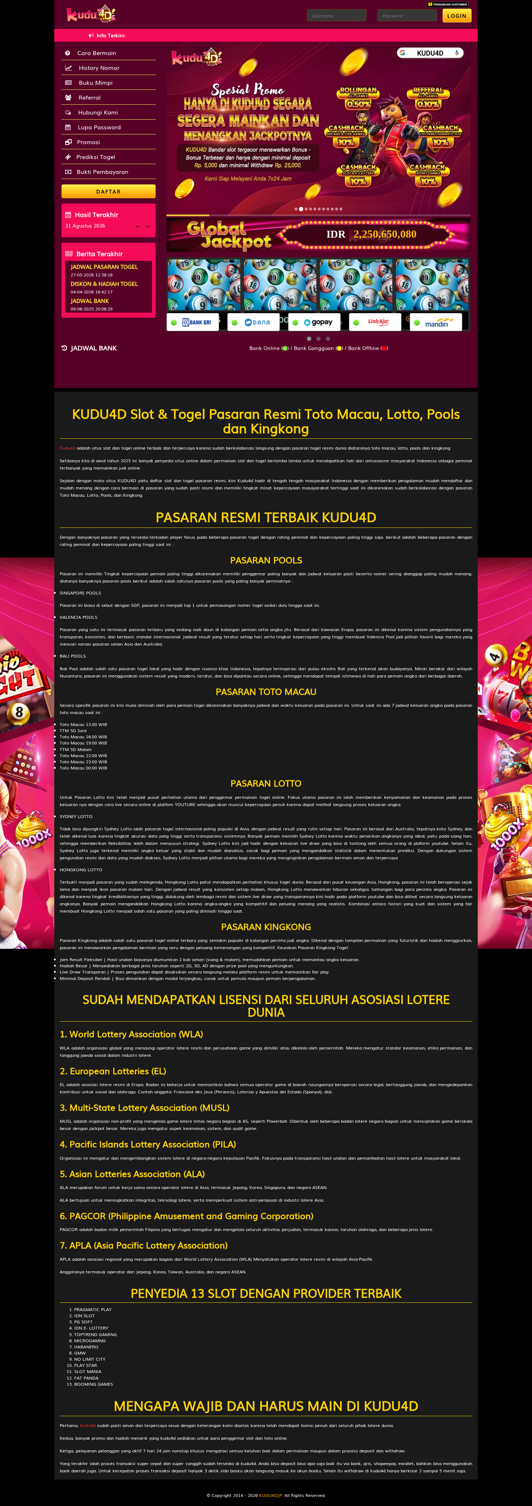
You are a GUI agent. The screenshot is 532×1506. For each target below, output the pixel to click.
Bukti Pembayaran (101, 171)
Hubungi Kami (96, 112)
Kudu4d (67, 448)
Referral (88, 97)
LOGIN (457, 15)
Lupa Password (97, 126)
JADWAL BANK (90, 300)
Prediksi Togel (95, 156)
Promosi (87, 141)
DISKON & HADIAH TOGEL (104, 283)
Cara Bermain (95, 52)
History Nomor (97, 67)
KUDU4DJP (270, 1495)
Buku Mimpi (94, 82)
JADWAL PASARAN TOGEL (104, 266)
